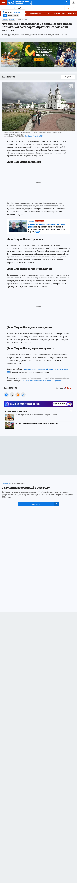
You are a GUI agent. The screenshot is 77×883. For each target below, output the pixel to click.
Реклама (59, 8)
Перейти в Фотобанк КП (33, 136)
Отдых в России (59, 13)
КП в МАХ (47, 13)
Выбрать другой (13, 15)
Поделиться (69, 77)
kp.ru (69, 388)
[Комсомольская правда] (18, 2)
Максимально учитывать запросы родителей (42, 380)
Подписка (70, 8)
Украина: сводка (36, 13)
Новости (5, 19)
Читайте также (6, 483)
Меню (3, 2)
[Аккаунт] (73, 2)
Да (5, 15)
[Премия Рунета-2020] (31, 2)
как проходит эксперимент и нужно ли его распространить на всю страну (46, 228)
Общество (11, 19)
